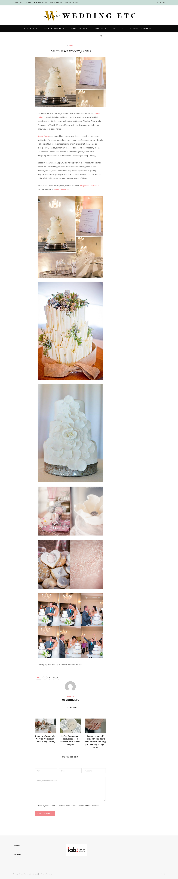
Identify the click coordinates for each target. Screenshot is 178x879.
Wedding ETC (70, 700)
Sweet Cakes (43, 136)
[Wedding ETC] (89, 15)
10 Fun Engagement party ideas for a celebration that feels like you (70, 740)
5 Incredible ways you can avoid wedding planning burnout (54, 3)
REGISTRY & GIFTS (139, 29)
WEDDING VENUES (53, 29)
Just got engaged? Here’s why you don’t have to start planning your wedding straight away (95, 742)
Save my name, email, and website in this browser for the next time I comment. (69, 806)
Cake (71, 46)
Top (164, 874)
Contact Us (17, 854)
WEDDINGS (29, 29)
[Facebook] (28, 122)
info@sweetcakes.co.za (90, 185)
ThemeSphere (46, 874)
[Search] (100, 35)
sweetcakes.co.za (61, 189)
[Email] (28, 142)
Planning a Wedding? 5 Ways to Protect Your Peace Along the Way (45, 739)
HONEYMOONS (78, 29)
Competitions (85, 36)
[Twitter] (28, 128)
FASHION (99, 29)
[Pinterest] (28, 135)
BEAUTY (117, 29)
